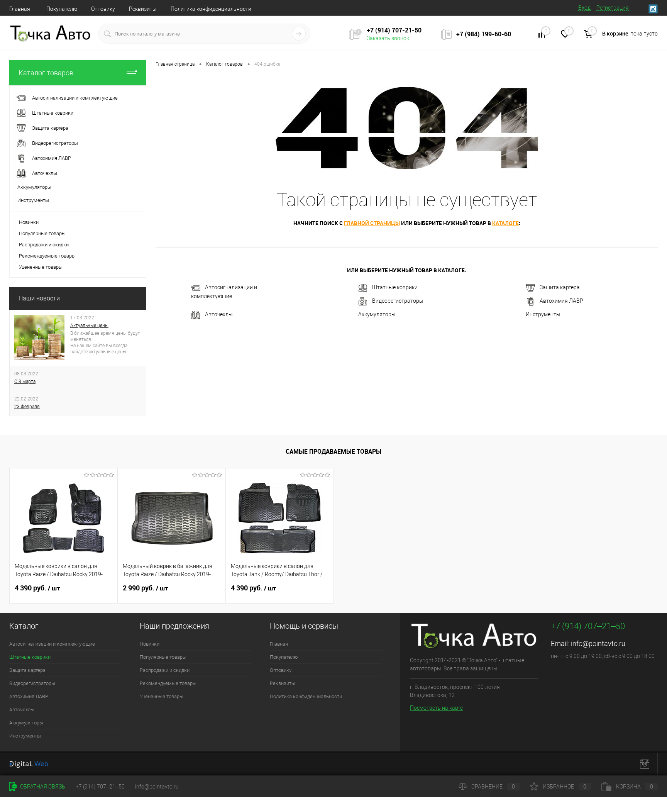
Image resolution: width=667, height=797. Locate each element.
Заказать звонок (388, 38)
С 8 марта (25, 381)
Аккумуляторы (377, 314)
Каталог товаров (46, 73)
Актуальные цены (89, 325)
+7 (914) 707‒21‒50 (100, 786)
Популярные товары (42, 233)
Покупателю (61, 9)
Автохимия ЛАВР (561, 301)
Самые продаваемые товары (333, 451)
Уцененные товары (41, 267)
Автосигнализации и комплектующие (224, 292)
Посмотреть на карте (436, 708)
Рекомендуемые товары (47, 256)
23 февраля (27, 406)
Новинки (29, 222)
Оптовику (103, 9)
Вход (584, 8)
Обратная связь (42, 786)
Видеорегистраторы (397, 301)
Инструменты (543, 314)
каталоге (505, 223)
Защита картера (560, 288)
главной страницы (372, 223)
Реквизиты (143, 9)
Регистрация (612, 8)
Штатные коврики (395, 288)
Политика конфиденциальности (211, 9)
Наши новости (39, 298)
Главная (19, 9)
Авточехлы (219, 315)
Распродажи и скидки (44, 245)
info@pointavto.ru (598, 643)
